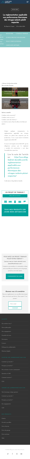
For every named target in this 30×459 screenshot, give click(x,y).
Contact (4, 343)
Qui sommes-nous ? (7, 323)
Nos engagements (6, 331)
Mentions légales (6, 351)
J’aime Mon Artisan (12, 45)
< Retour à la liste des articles (9, 83)
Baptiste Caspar (10, 26)
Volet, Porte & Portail (13, 41)
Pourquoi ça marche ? (7, 365)
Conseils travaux (22, 33)
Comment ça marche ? (7, 361)
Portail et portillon (6, 422)
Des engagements (6, 404)
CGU (3, 381)
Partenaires (5, 339)
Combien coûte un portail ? (9, 115)
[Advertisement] (15, 63)
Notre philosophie (6, 327)
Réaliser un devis (15, 195)
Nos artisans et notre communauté (11, 369)
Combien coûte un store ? (8, 117)
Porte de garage (6, 430)
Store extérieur (5, 434)
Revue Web (15, 9)
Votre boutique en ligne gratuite (10, 392)
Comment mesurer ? (7, 377)
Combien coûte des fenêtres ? (9, 119)
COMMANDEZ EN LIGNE (15, 276)
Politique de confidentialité (8, 347)
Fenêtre (4, 418)
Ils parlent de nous (6, 335)
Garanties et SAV (6, 373)
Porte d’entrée (5, 426)
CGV (3, 407)
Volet (3, 438)
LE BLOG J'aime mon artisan (2, 39)
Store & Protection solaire (15, 37)
